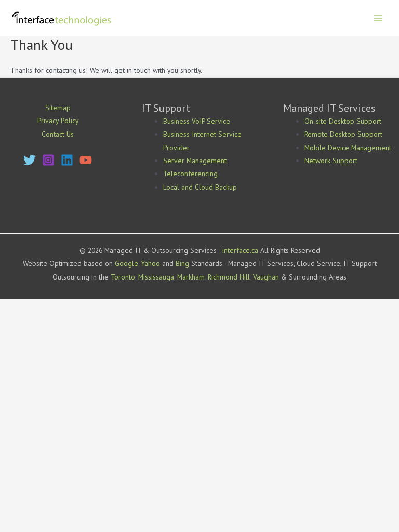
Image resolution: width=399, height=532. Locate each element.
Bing (182, 263)
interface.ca (240, 250)
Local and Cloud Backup (200, 187)
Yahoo (150, 263)
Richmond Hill (229, 277)
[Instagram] (48, 160)
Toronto (123, 277)
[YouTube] (85, 160)
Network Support (330, 160)
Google (126, 263)
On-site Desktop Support (342, 121)
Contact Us (58, 134)
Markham (191, 277)
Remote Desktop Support (343, 134)
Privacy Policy (57, 120)
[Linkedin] (67, 160)
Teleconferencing (190, 173)
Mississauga (156, 277)
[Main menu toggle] (378, 18)
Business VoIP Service (196, 121)
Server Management (195, 160)
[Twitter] (29, 160)
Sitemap (58, 107)
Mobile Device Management (347, 147)
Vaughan (266, 277)
